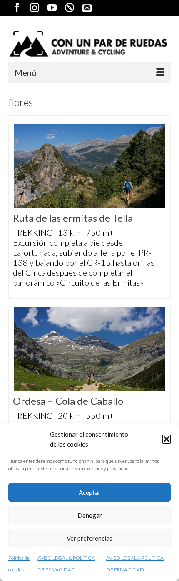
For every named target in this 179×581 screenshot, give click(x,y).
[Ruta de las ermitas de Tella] (89, 166)
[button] (166, 439)
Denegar (89, 515)
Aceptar (90, 492)
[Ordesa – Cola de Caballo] (89, 349)
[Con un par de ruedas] (89, 43)
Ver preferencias (89, 538)
